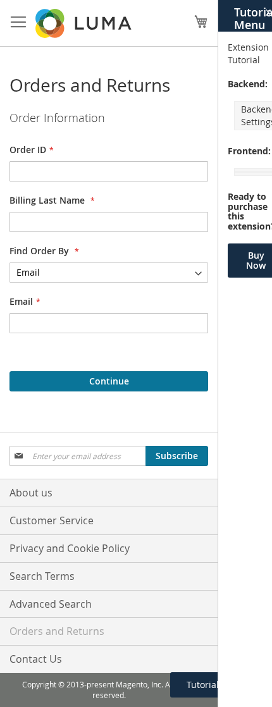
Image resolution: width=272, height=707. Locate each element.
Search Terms (42, 576)
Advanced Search (50, 604)
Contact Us (35, 659)
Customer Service (51, 520)
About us (31, 493)
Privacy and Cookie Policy (69, 548)
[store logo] (84, 23)
